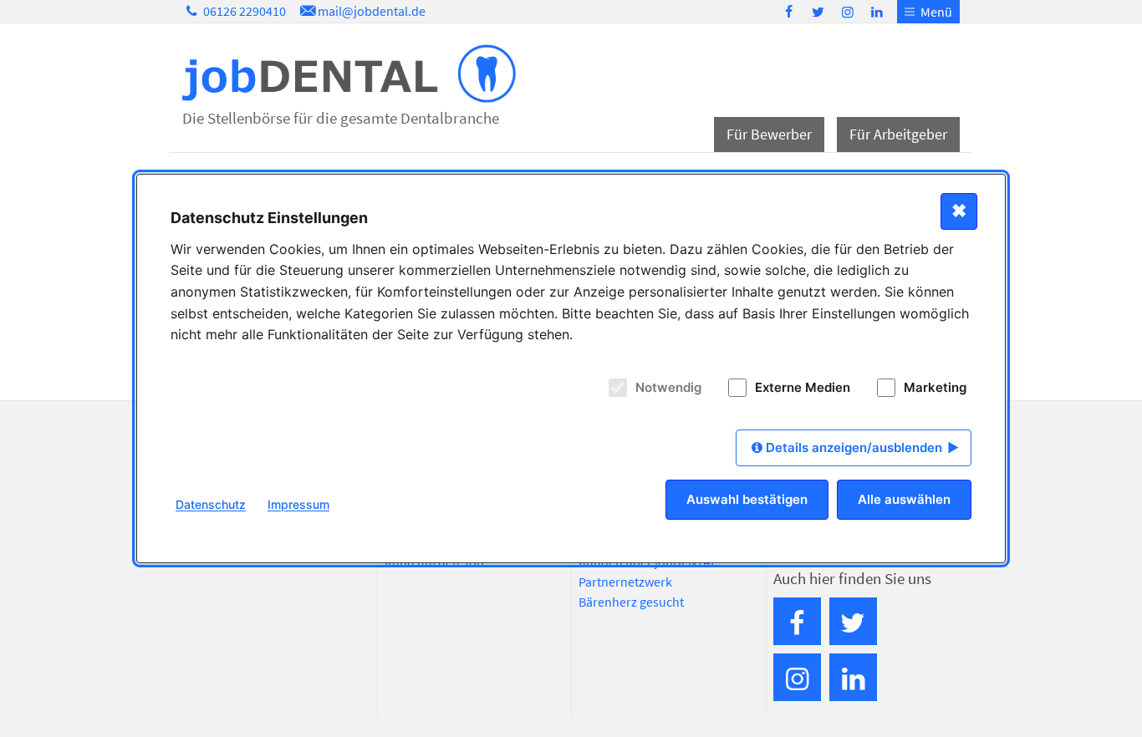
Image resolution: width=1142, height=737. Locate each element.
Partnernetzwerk (625, 581)
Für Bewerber (769, 134)
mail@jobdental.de (372, 11)
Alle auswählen (904, 499)
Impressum (298, 504)
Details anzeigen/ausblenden (854, 447)
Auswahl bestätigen (747, 499)
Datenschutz (211, 504)
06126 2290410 (243, 11)
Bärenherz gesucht (631, 601)
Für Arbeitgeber (898, 134)
